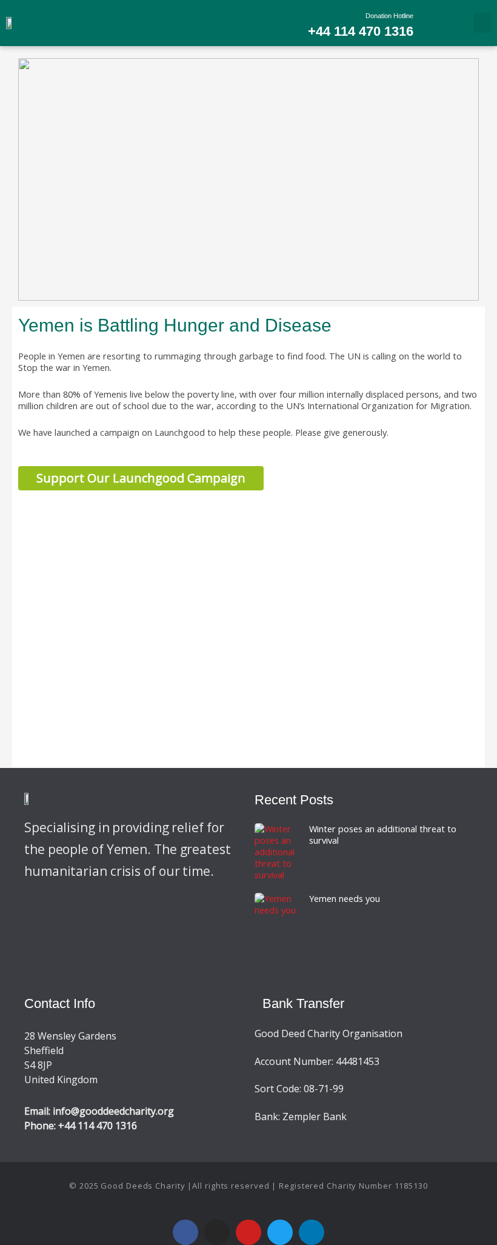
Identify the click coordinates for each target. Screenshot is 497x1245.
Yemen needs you (344, 898)
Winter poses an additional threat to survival (382, 834)
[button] (482, 23)
